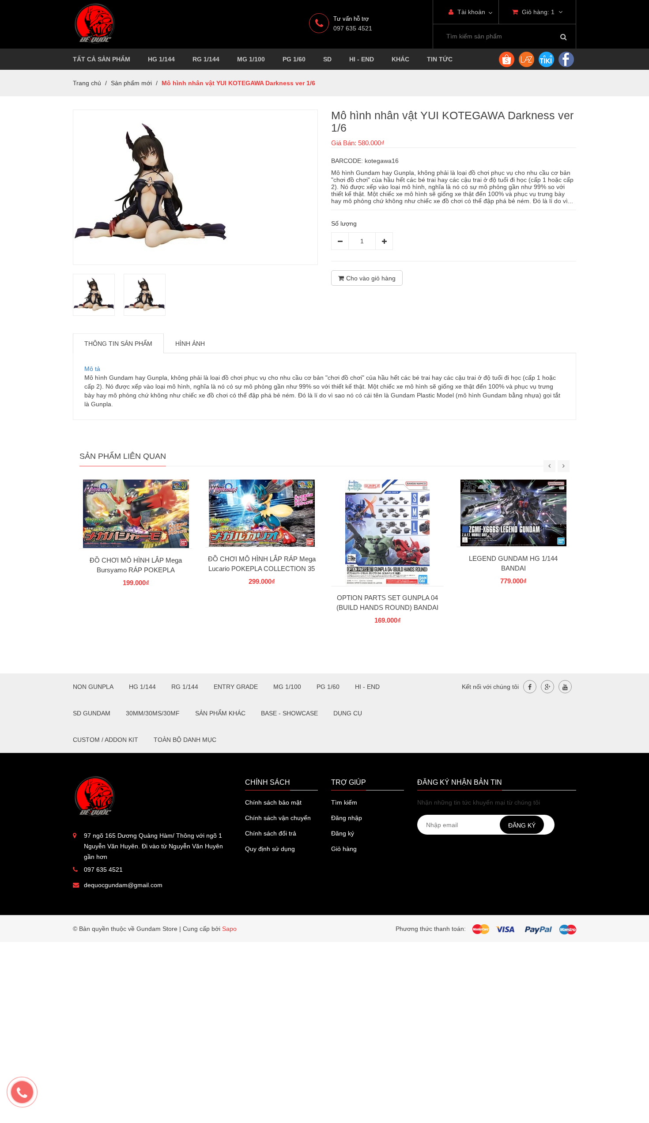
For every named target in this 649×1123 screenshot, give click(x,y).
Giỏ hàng (344, 848)
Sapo (229, 928)
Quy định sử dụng (270, 848)
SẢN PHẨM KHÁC (220, 713)
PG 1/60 (294, 59)
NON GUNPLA (93, 686)
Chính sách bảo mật (273, 802)
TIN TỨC (440, 59)
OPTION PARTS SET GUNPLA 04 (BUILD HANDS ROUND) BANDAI (387, 602)
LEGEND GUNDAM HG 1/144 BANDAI (513, 563)
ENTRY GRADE (236, 686)
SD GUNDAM (91, 713)
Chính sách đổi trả (270, 833)
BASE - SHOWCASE (289, 713)
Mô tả (92, 368)
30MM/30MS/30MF (153, 713)
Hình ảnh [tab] (190, 343)
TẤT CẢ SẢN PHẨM (101, 59)
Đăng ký (342, 833)
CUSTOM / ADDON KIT (105, 739)
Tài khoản (470, 11)
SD (327, 59)
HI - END (361, 59)
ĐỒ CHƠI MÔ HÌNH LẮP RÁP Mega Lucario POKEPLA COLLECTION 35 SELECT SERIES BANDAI (262, 568)
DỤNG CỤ (347, 713)
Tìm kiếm (344, 802)
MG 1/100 (251, 59)
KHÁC (400, 59)
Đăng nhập (346, 817)
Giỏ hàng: (537, 11)
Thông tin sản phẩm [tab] (118, 343)
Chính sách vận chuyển (278, 817)
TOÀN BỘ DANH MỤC (185, 739)
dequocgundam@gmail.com (123, 885)
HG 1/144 (161, 59)
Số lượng (344, 223)
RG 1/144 (205, 59)
